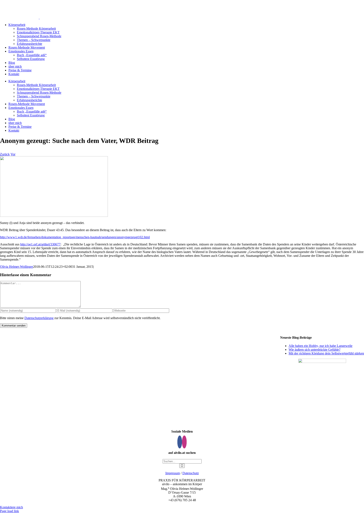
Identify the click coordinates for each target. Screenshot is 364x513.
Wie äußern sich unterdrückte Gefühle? (314, 349)
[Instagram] (184, 442)
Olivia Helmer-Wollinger (16, 266)
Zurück (5, 154)
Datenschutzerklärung (39, 318)
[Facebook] (179, 442)
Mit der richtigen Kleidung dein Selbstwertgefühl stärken (326, 353)
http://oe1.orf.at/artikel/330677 (40, 244)
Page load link (9, 511)
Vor (13, 154)
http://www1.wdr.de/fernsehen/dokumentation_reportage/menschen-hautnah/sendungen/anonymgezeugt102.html (75, 237)
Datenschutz (190, 473)
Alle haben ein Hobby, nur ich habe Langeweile (320, 346)
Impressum (172, 473)
